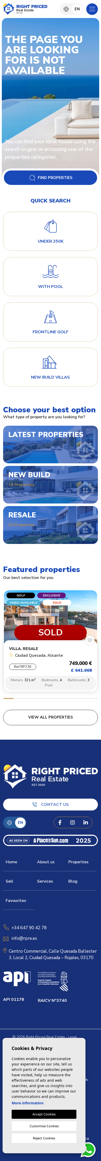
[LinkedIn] (85, 822)
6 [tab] (61, 699)
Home (11, 862)
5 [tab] (50, 699)
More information (28, 1102)
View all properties (50, 717)
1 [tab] (8, 699)
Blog (72, 881)
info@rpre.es (24, 938)
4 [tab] (40, 699)
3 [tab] (29, 699)
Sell (9, 881)
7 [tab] (71, 699)
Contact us (55, 804)
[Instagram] (72, 822)
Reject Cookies (44, 1138)
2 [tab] (19, 699)
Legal (72, 1037)
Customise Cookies (44, 1126)
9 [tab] (92, 699)
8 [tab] (82, 699)
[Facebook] (60, 822)
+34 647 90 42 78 (29, 928)
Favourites (16, 900)
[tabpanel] (50, 642)
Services (45, 881)
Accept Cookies (44, 1114)
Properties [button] (78, 862)
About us (46, 862)
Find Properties (55, 177)
